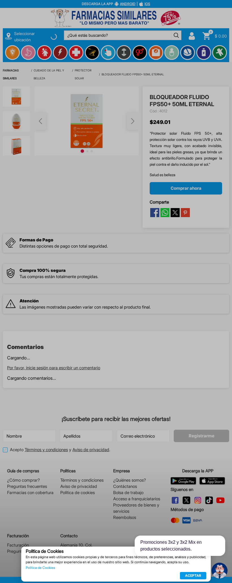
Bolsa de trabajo (128, 492)
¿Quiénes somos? (129, 480)
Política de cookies (77, 492)
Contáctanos (125, 486)
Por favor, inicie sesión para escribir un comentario (53, 281)
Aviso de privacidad (90, 449)
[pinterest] (185, 126)
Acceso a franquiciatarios (136, 498)
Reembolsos (124, 517)
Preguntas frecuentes (27, 486)
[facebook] (154, 126)
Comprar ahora (186, 101)
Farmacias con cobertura (30, 492)
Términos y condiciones (46, 449)
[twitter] (175, 126)
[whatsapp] (164, 126)
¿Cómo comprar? (23, 480)
